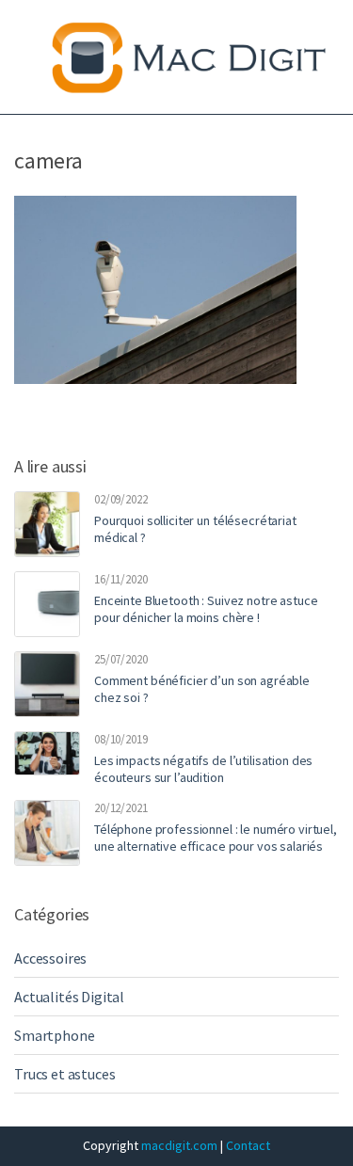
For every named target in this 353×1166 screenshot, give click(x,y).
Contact (248, 1145)
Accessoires (50, 958)
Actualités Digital (69, 996)
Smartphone (54, 1035)
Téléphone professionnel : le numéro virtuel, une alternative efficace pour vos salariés (215, 838)
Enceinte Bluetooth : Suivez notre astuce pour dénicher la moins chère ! (205, 609)
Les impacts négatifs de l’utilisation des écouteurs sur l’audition (203, 769)
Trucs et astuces (64, 1073)
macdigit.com (179, 1145)
